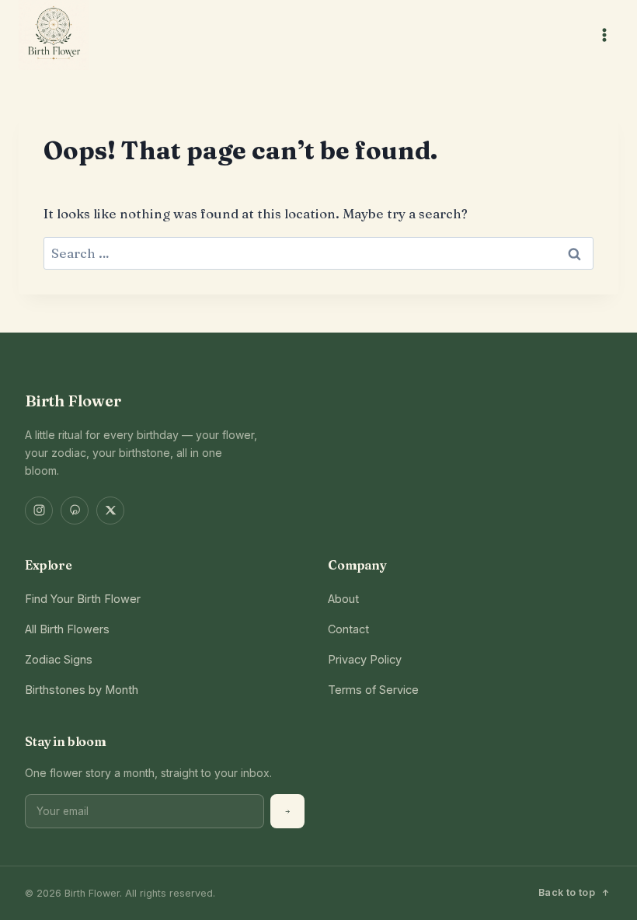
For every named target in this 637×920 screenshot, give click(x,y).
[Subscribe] (287, 811)
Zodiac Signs (58, 659)
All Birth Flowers (67, 629)
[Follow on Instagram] (39, 510)
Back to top (566, 892)
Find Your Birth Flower (83, 598)
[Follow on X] (110, 510)
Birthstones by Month (81, 689)
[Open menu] (604, 35)
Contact (348, 629)
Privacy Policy (365, 659)
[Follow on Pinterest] (75, 510)
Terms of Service (373, 689)
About (343, 598)
